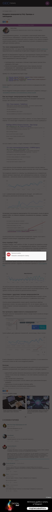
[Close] (46, 251)
